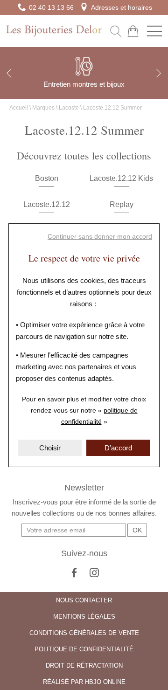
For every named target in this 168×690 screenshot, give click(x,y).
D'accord (118, 448)
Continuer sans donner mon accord (100, 236)
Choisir (50, 448)
